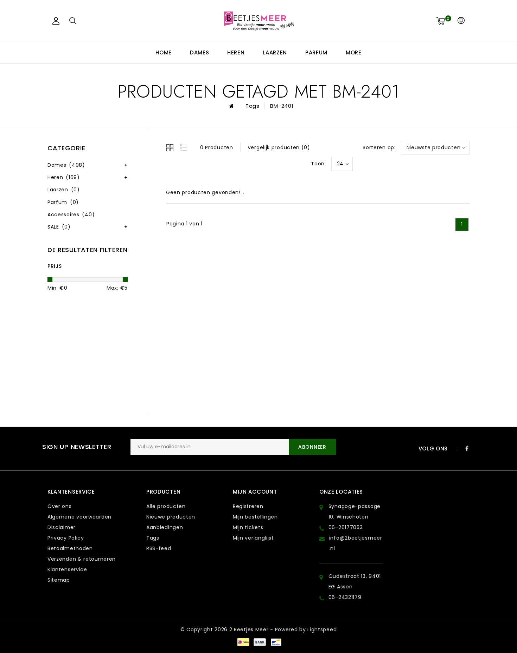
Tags (252, 106)
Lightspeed (322, 629)
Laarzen (275, 52)
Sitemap (58, 579)
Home (163, 52)
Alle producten (166, 506)
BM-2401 (281, 106)
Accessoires (71, 214)
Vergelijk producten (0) (279, 147)
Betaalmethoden (70, 548)
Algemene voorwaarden (79, 516)
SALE (59, 226)
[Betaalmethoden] (243, 641)
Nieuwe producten (170, 516)
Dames (199, 52)
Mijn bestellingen (255, 516)
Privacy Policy (65, 537)
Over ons (59, 506)
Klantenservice (67, 569)
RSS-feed (158, 548)
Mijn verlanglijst (253, 537)
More (354, 52)
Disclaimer (61, 527)
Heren (236, 52)
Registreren (248, 506)
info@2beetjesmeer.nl (355, 543)
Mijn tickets (248, 527)
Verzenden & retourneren (81, 558)
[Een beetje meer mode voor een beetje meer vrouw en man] (258, 21)
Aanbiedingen (164, 527)
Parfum (316, 52)
